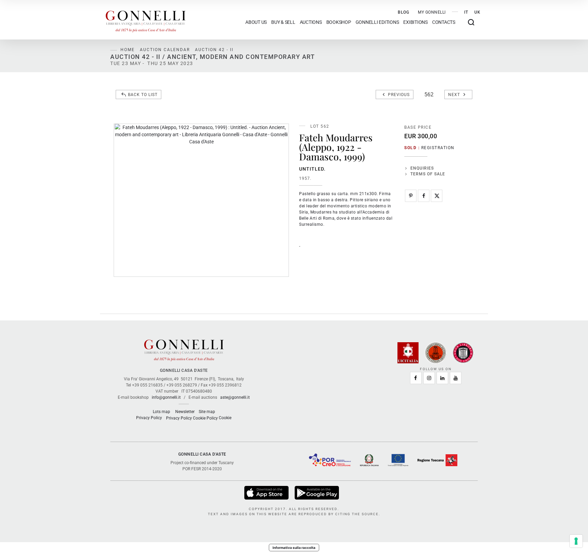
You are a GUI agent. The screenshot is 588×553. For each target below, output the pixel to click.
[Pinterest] (410, 196)
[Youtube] (455, 378)
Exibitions (415, 22)
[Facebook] (423, 196)
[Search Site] (471, 22)
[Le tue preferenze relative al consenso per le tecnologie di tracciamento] (576, 541)
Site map (207, 411)
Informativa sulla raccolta (294, 548)
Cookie (225, 417)
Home (127, 49)
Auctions (311, 22)
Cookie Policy (205, 418)
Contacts (443, 22)
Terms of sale (427, 174)
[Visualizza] (267, 492)
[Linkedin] (442, 378)
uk (477, 12)
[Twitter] (436, 196)
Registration (438, 147)
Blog (403, 12)
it (466, 12)
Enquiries (422, 168)
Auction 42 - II (214, 49)
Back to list (143, 94)
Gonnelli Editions (377, 22)
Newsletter (185, 411)
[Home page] (145, 20)
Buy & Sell (283, 22)
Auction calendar (165, 49)
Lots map (161, 411)
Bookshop (338, 22)
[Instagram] (429, 378)
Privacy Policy (149, 417)
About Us (256, 22)
